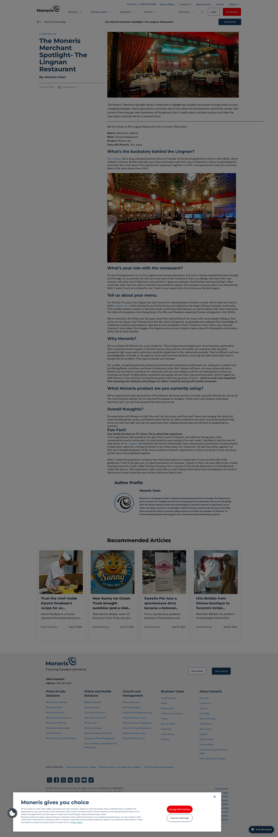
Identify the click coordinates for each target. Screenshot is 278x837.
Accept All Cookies (179, 809)
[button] (12, 813)
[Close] (214, 796)
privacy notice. (77, 822)
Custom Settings (179, 817)
